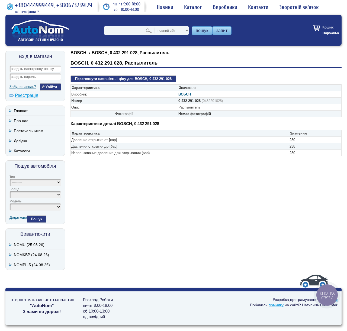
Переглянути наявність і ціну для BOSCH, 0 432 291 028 (123, 79)
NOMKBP (31, 255)
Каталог (193, 7)
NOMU (29, 245)
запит (221, 30)
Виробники (225, 7)
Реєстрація (26, 95)
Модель (15, 201)
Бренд (14, 189)
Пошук (36, 219)
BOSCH (184, 94)
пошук (202, 30)
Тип (12, 177)
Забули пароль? (22, 87)
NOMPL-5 (32, 265)
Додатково (18, 217)
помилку (276, 305)
